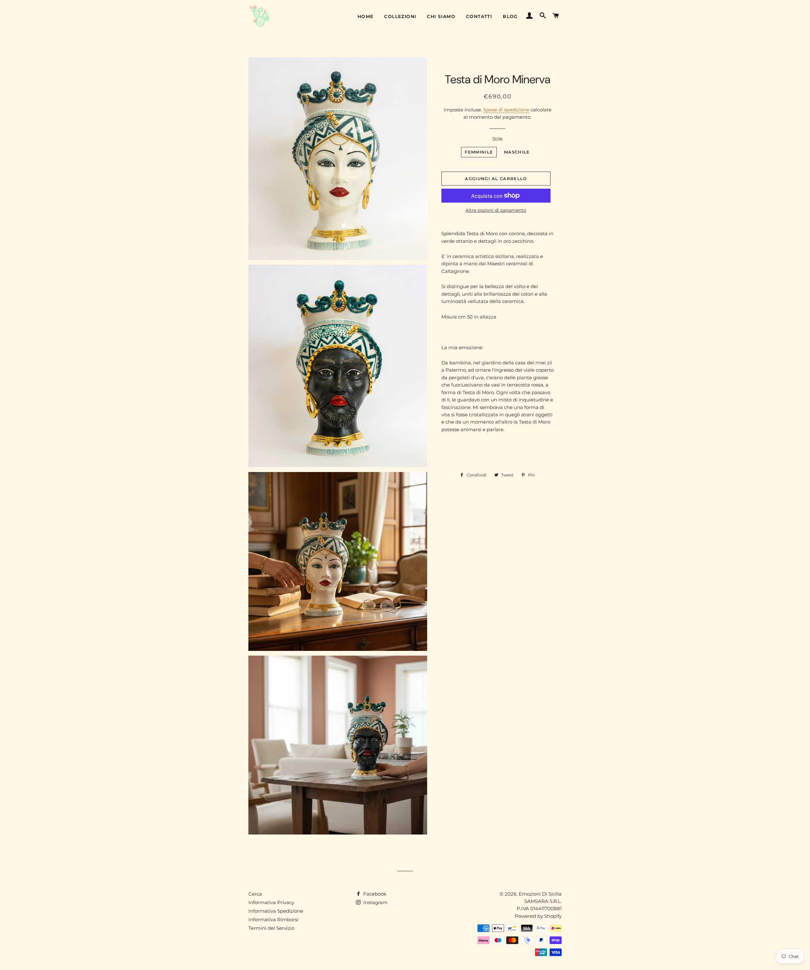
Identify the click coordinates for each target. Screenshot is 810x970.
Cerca (255, 894)
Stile (497, 139)
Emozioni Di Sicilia (540, 894)
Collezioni (400, 16)
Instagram (375, 902)
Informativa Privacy (271, 902)
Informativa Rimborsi (273, 919)
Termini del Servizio (271, 928)
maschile (517, 151)
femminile (479, 151)
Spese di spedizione (506, 110)
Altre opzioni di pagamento (495, 210)
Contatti (479, 16)
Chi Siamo (441, 16)
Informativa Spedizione (275, 911)
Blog (510, 16)
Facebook (374, 894)
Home (366, 16)
